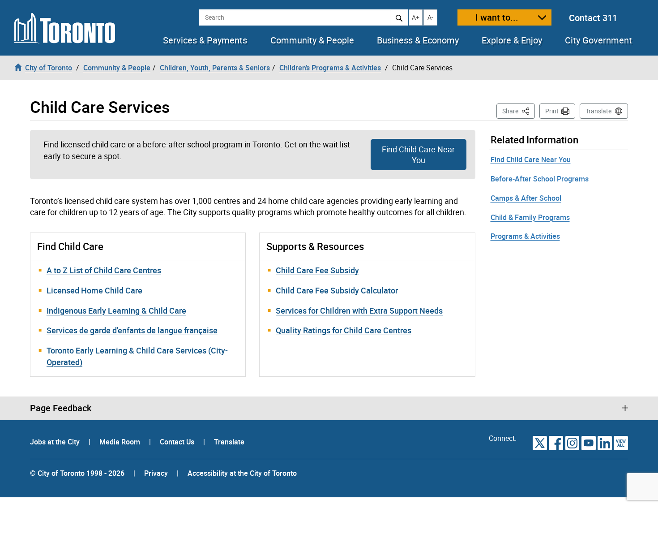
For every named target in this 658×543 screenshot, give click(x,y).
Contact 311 (593, 18)
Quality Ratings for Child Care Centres (343, 330)
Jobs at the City (55, 442)
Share (518, 110)
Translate (598, 111)
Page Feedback (60, 408)
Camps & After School (526, 198)
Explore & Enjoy (512, 40)
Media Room (120, 442)
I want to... (496, 17)
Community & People (312, 40)
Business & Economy (418, 40)
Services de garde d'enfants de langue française (132, 330)
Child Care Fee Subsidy (317, 270)
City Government (598, 40)
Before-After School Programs (540, 179)
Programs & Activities (525, 236)
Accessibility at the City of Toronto (242, 473)
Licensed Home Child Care (94, 290)
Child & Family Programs (530, 217)
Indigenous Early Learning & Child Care (116, 310)
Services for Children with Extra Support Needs (359, 310)
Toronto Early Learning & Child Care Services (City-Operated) (137, 356)
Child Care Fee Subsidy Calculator (337, 290)
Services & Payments (205, 40)
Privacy (156, 473)
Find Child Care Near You (418, 154)
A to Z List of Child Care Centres (104, 270)
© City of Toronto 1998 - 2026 (77, 473)
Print (552, 111)
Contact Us (178, 442)
